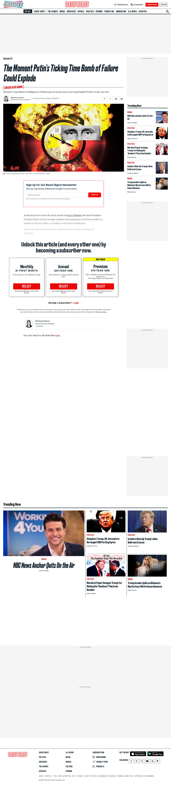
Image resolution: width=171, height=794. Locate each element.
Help (74, 776)
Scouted (143, 11)
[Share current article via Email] (116, 98)
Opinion (99, 11)
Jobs (60, 776)
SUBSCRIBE (152, 5)
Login (76, 303)
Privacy (80, 776)
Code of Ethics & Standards (95, 776)
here (58, 335)
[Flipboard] (158, 761)
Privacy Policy (65, 199)
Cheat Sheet (40, 11)
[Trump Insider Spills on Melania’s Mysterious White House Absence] (162, 189)
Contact (48, 776)
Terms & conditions (125, 776)
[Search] (167, 11)
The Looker (52, 11)
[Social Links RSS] (152, 761)
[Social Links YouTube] (147, 761)
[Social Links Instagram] (142, 761)
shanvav (40, 326)
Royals (81, 11)
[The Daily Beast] (77, 5)
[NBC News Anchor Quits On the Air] (162, 122)
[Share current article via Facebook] (104, 98)
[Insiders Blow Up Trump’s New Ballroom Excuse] (162, 173)
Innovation (121, 11)
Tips (55, 776)
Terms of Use (54, 199)
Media (62, 11)
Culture (69, 766)
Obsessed (71, 11)
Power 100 (109, 11)
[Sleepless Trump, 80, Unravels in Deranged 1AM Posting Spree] (162, 138)
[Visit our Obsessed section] (22, 5)
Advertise (67, 776)
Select (26, 286)
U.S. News (132, 11)
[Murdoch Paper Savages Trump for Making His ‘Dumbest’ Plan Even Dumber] (162, 154)
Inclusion (112, 776)
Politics (90, 11)
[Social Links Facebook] (131, 761)
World (68, 762)
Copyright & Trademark (144, 776)
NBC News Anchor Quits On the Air (44, 565)
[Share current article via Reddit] (121, 98)
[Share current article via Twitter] (110, 98)
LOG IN (164, 5)
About (41, 776)
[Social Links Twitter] (136, 761)
